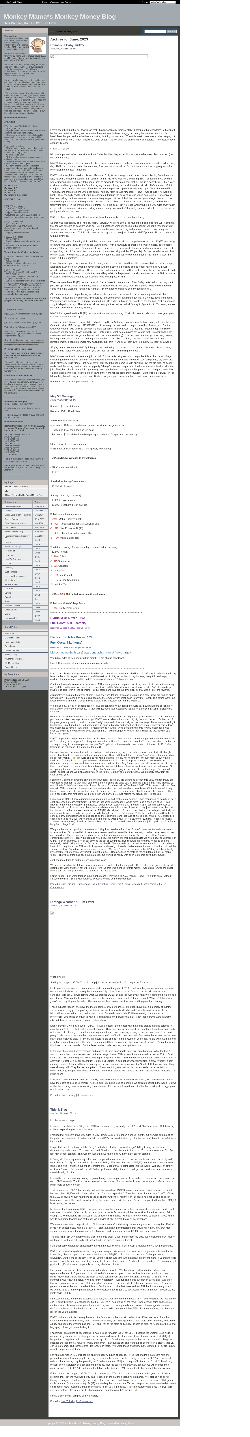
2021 (37, 557)
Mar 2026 (39, 527)
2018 (37, 569)
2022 (37, 553)
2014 (37, 586)
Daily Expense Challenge (16, 523)
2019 (37, 565)
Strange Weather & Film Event (72, 902)
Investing (9, 567)
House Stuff (10, 551)
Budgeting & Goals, (87, 884)
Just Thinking (11, 572)
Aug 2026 (39, 506)
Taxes (7, 601)
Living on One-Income (15, 576)
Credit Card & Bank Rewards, (125, 884)
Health (8, 542)
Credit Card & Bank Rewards (18, 515)
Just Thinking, (68, 884)
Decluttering (10, 527)
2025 (37, 540)
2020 (37, 561)
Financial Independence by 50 (17, 537)
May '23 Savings (62, 396)
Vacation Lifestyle (12, 605)
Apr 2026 (39, 523)
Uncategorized (11, 618)
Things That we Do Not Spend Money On (23, 495)
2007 (37, 616)
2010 (37, 603)
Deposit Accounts (12, 638)
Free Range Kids (12, 642)
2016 (37, 578)
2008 (37, 612)
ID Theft (8, 563)
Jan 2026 (39, 536)
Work (7, 614)
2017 (37, 574)
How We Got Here (13, 559)
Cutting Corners (12, 519)
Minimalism (10, 580)
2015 (37, 582)
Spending (9, 597)
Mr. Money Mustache (14, 659)
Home (53, 32)
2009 (37, 607)
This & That (58, 1109)
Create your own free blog (61, 2)
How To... (9, 555)
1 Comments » (85, 1401)
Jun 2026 (39, 515)
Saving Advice (127, 1423)
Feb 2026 (39, 532)
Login (44, 2)
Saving (8, 593)
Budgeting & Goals (13, 506)
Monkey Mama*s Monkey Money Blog (85, 1423)
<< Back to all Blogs (13, 2)
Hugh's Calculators (13, 650)
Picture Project (11, 584)
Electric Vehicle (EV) (14, 532)
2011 (37, 599)
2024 (37, 544)
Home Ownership (12, 546)
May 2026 (39, 519)
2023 (37, 548)
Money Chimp (11, 654)
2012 (37, 595)
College (8, 511)
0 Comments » (85, 381)
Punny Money (11, 667)
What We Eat (10, 610)
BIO (6, 491)
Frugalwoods (10, 646)
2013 (37, 591)
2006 (37, 620)
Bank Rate (9, 633)
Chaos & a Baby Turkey (67, 45)
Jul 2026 (39, 511)
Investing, (103, 884)
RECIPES (9, 589)
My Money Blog (12, 663)
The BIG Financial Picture (16, 487)
